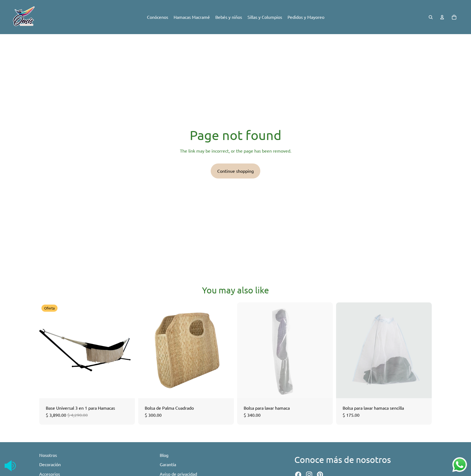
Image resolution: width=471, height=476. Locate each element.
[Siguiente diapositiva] (127, 350)
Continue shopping (235, 171)
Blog (164, 455)
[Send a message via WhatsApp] (459, 464)
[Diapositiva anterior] (47, 350)
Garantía (168, 464)
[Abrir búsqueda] (431, 17)
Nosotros (48, 455)
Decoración (50, 464)
